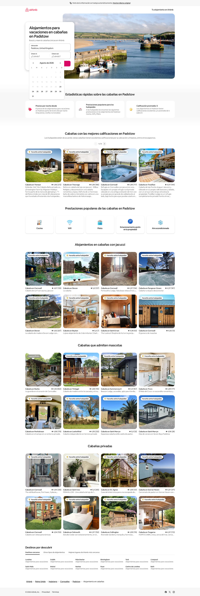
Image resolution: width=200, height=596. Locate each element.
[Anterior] (96, 144)
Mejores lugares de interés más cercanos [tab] (84, 552)
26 (42, 91)
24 (33, 91)
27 (47, 91)
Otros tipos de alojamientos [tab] (54, 552)
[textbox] (39, 56)
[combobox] (50, 48)
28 (51, 91)
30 (60, 91)
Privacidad (46, 592)
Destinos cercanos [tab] (32, 552)
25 (37, 91)
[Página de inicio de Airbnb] (31, 9)
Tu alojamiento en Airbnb (162, 10)
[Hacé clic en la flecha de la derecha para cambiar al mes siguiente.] (60, 63)
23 (60, 87)
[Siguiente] (104, 144)
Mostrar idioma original (121, 3)
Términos (55, 592)
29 (56, 91)
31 (33, 96)
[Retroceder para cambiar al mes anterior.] (33, 63)
